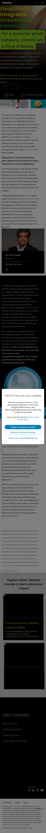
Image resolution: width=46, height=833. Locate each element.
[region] (23, 416)
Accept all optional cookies (23, 427)
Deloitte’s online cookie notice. (28, 418)
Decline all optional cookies (23, 432)
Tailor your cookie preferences (23, 438)
